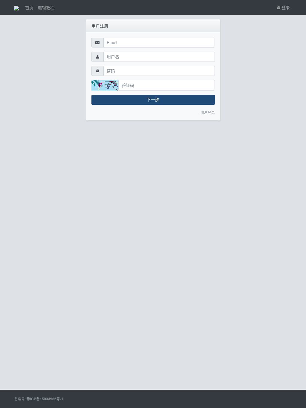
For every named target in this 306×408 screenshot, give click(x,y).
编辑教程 (46, 7)
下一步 (153, 99)
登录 (285, 7)
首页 (29, 7)
